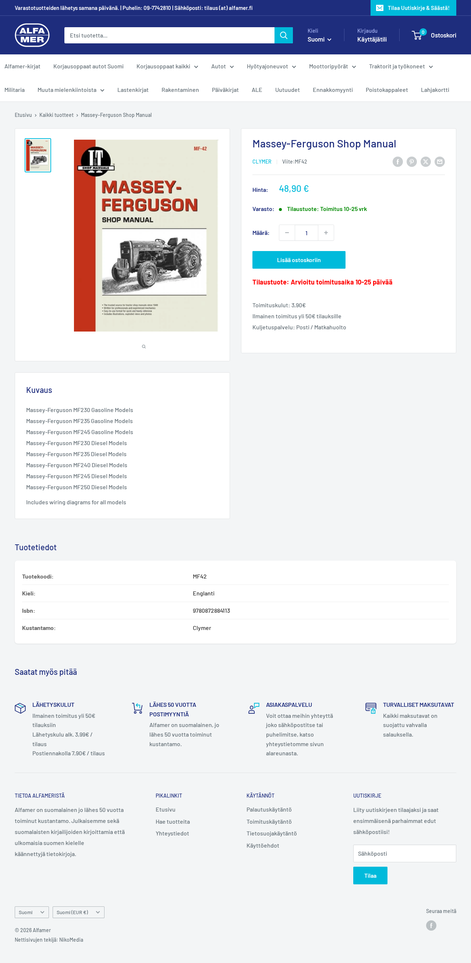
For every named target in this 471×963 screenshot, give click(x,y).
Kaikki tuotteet (56, 115)
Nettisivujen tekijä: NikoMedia (49, 940)
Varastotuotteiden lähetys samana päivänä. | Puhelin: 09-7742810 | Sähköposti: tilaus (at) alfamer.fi (133, 7)
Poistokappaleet (387, 89)
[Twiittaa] (426, 161)
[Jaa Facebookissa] (398, 161)
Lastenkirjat (133, 89)
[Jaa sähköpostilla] (440, 161)
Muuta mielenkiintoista (67, 89)
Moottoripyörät (328, 65)
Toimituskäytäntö (269, 821)
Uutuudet (287, 89)
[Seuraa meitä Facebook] (431, 925)
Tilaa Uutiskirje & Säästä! (419, 7)
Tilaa (370, 875)
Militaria (14, 89)
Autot (218, 65)
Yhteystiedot (172, 833)
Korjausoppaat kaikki (163, 65)
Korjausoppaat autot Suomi (88, 65)
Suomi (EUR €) (72, 912)
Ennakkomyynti (333, 89)
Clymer (262, 162)
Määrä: (261, 232)
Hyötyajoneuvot (267, 65)
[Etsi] (284, 35)
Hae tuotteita (173, 821)
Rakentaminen (180, 89)
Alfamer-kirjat (22, 65)
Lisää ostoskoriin (299, 259)
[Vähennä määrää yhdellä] (287, 232)
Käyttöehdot (263, 845)
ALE (257, 89)
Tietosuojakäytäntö (272, 833)
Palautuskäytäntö (269, 809)
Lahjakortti (435, 89)
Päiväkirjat (225, 89)
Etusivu (23, 115)
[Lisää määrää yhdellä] (326, 232)
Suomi (25, 912)
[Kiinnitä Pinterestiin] (412, 161)
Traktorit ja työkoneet (397, 65)
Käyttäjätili (372, 39)
